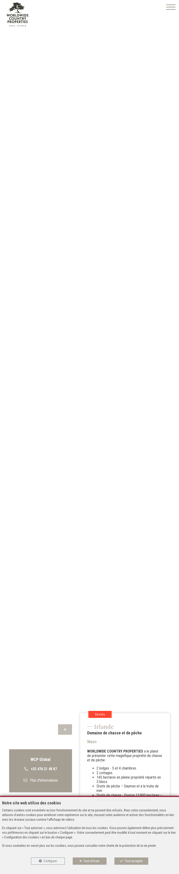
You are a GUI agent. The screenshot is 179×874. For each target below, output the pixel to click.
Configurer (50, 861)
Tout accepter (134, 861)
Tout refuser (91, 861)
